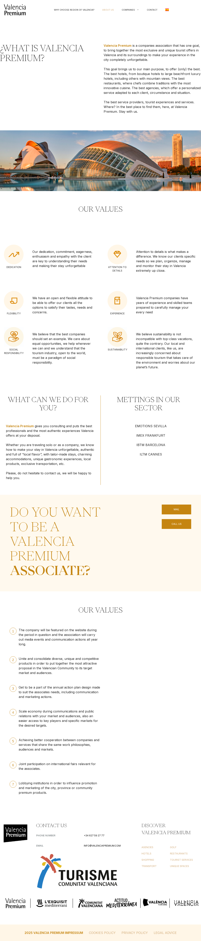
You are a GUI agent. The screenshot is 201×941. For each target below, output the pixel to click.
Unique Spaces (179, 866)
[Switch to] (167, 10)
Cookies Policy (102, 933)
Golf (173, 847)
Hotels (146, 853)
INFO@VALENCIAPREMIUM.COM (102, 845)
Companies (128, 9)
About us (108, 9)
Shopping (148, 859)
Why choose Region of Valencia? (74, 9)
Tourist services (181, 859)
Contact (152, 9)
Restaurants (179, 853)
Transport (149, 866)
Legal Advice (165, 933)
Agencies (147, 847)
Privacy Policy (135, 933)
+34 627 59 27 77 (94, 835)
